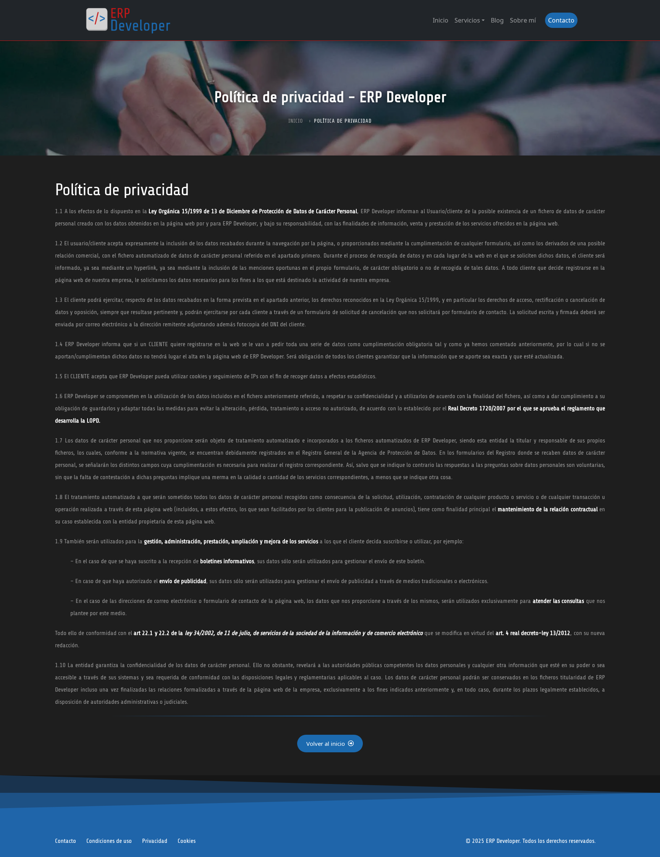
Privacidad (154, 841)
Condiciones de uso (109, 841)
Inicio (440, 20)
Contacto (561, 20)
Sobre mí (523, 20)
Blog (497, 20)
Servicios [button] (467, 20)
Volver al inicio (325, 743)
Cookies (187, 841)
